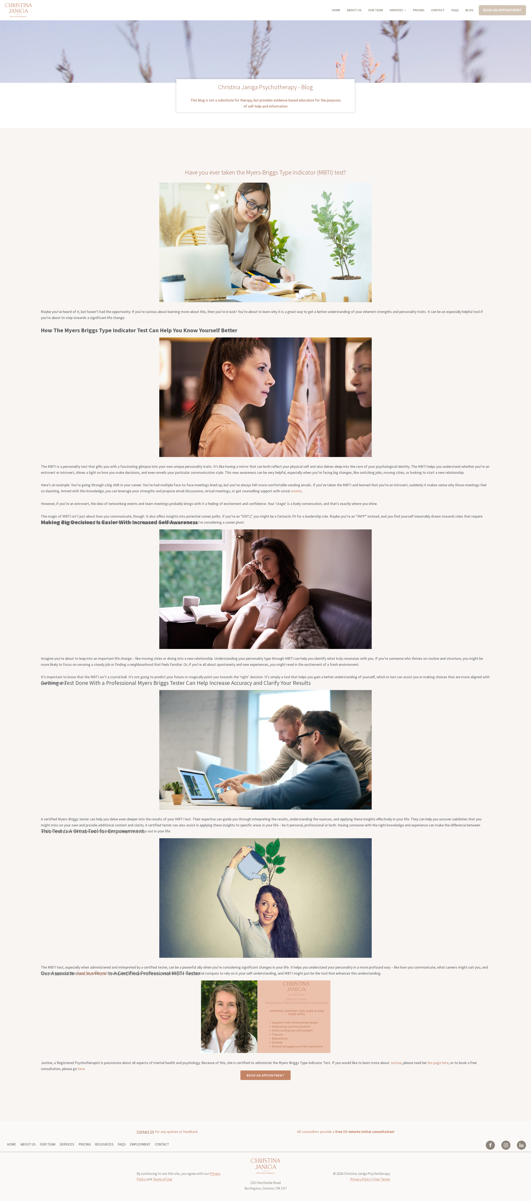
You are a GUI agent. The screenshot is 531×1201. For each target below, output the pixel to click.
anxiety (296, 491)
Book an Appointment (502, 10)
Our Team (375, 10)
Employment (140, 1144)
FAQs (455, 10)
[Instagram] (505, 1145)
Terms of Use (162, 1179)
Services (67, 1144)
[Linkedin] (521, 1145)
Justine (396, 1062)
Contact (438, 10)
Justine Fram (91, 973)
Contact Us (145, 1131)
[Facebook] (490, 1145)
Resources (104, 1144)
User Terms (381, 1179)
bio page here (438, 1062)
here (81, 1068)
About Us (354, 10)
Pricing (418, 10)
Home (336, 10)
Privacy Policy (360, 1179)
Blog (469, 10)
